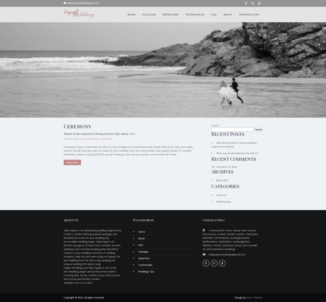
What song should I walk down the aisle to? (99, 134)
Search (215, 125)
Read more (72, 162)
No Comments (90, 138)
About (227, 14)
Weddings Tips (249, 14)
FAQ (213, 14)
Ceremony (106, 138)
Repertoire (170, 14)
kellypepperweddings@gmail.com (227, 254)
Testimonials (195, 14)
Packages (149, 14)
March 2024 (222, 180)
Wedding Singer (223, 201)
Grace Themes (254, 297)
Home (131, 14)
